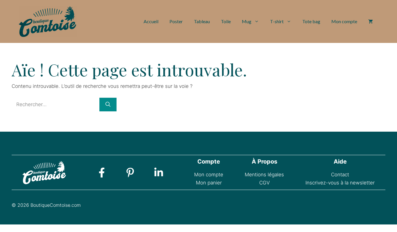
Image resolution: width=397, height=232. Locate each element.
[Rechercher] (108, 105)
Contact (340, 174)
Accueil (151, 21)
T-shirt (277, 21)
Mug (246, 21)
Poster (176, 21)
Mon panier (209, 183)
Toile (226, 21)
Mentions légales (264, 174)
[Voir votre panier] (370, 21)
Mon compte (344, 21)
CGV (264, 183)
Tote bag (311, 21)
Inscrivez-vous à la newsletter (340, 183)
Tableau (202, 21)
